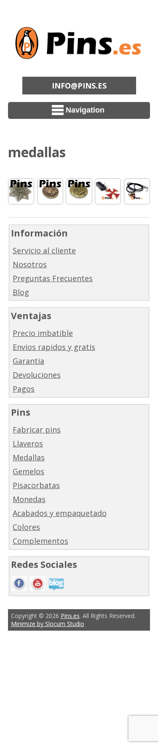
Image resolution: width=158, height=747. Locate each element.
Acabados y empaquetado (60, 513)
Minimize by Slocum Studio (47, 624)
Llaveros (28, 443)
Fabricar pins (37, 430)
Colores (26, 527)
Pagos (24, 389)
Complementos (40, 541)
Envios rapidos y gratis (54, 347)
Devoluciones (37, 375)
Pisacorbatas (36, 485)
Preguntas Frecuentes (53, 278)
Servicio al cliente (44, 250)
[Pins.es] (79, 53)
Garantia (28, 361)
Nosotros (30, 264)
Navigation (85, 110)
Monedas (29, 499)
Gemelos (28, 471)
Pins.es (70, 616)
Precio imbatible (43, 333)
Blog (21, 292)
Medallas (29, 457)
